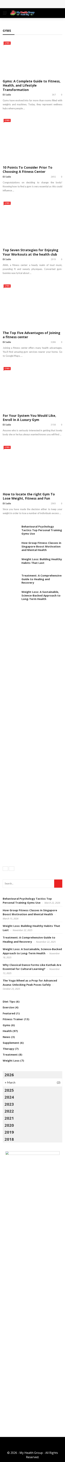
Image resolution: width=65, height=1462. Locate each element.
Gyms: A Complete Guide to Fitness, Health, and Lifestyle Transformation (31, 85)
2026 (9, 1074)
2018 (9, 1139)
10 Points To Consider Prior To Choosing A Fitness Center (27, 169)
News (6, 1037)
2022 (9, 1111)
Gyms (7, 43)
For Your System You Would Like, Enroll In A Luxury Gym (29, 417)
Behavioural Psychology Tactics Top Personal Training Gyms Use (41, 530)
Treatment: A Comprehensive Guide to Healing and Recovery (41, 579)
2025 (9, 1090)
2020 (9, 1125)
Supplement (11, 1042)
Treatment (10, 1054)
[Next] (11, 868)
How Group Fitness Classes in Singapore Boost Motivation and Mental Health (41, 546)
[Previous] (5, 868)
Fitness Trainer (13, 1019)
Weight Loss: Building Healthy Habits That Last (41, 561)
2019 (9, 1132)
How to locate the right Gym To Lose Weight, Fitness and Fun (29, 496)
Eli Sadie (7, 94)
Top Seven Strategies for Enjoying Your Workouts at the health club (30, 252)
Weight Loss (11, 1060)
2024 (9, 1097)
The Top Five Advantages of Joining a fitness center (31, 335)
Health (7, 1031)
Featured (9, 1013)
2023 (9, 1104)
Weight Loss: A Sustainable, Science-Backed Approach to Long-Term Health (40, 595)
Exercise (8, 1007)
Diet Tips (9, 1001)
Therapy (8, 1048)
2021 (9, 1118)
